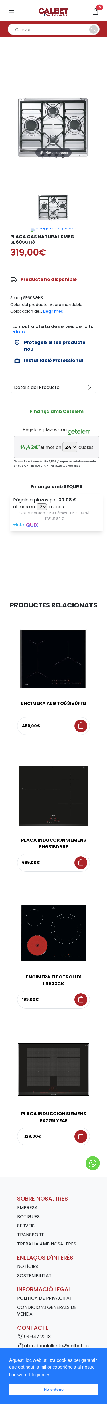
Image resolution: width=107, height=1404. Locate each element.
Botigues (28, 1216)
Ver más (74, 465)
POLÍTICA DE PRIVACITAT (44, 1298)
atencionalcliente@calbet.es (56, 1346)
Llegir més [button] (39, 1374)
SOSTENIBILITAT (34, 1275)
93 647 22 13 (37, 1336)
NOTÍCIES (27, 1266)
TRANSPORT (30, 1234)
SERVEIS (26, 1225)
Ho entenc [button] (54, 1389)
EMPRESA (27, 1207)
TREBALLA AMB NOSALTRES (46, 1244)
